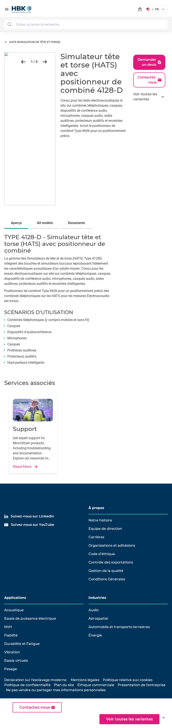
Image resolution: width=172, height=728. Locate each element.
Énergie (95, 635)
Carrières (96, 537)
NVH (8, 627)
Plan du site (64, 685)
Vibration (12, 652)
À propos (96, 508)
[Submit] (9, 24)
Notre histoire (100, 520)
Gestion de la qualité (106, 571)
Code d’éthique (102, 554)
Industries (97, 598)
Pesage (10, 669)
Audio (94, 610)
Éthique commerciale (95, 685)
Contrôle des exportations (111, 562)
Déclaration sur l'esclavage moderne (35, 680)
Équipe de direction (105, 529)
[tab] (17, 223)
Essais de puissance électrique (30, 619)
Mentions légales (85, 680)
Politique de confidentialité (27, 685)
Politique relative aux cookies (127, 680)
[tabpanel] (86, 301)
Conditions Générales (107, 579)
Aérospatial (98, 619)
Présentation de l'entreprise (141, 685)
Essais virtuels (16, 661)
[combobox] (86, 24)
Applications (15, 598)
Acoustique (14, 610)
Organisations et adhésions (112, 546)
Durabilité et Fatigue (22, 644)
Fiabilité (11, 635)
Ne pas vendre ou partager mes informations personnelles (56, 690)
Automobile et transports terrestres (119, 627)
